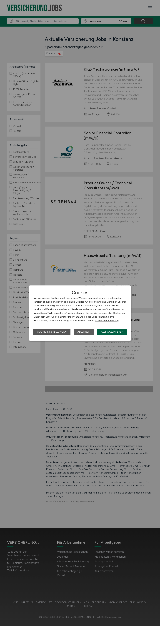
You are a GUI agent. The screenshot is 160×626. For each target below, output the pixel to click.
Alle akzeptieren (112, 331)
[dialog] (80, 313)
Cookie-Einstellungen (52, 331)
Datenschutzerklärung (107, 320)
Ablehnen (84, 331)
